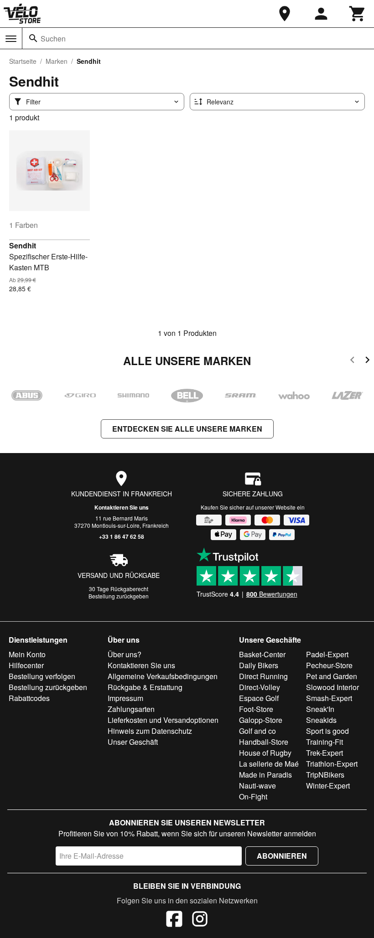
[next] (367, 361)
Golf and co (257, 731)
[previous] (352, 361)
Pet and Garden (331, 676)
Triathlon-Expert (332, 763)
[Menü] (11, 39)
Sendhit (22, 245)
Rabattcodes (29, 698)
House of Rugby (265, 752)
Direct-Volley (259, 687)
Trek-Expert (324, 752)
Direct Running (263, 676)
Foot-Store (256, 709)
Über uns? (124, 654)
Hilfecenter (26, 665)
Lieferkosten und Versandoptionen (163, 720)
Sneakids (321, 720)
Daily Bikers (258, 665)
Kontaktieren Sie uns (121, 507)
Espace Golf (259, 698)
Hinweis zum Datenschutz (150, 731)
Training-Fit (324, 742)
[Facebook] (174, 920)
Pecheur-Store (329, 665)
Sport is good (327, 731)
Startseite (22, 61)
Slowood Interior (332, 687)
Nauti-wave (257, 785)
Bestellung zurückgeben (118, 596)
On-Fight (253, 796)
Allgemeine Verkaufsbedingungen (163, 676)
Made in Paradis (265, 774)
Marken (57, 61)
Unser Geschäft (133, 742)
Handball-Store (263, 742)
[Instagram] (200, 920)
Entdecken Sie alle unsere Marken (187, 428)
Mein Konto (27, 654)
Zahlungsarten (131, 709)
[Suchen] (33, 38)
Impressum (125, 698)
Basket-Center (262, 654)
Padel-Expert (327, 654)
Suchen (53, 38)
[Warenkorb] (357, 14)
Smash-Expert (329, 698)
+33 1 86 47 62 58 (121, 536)
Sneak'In (320, 709)
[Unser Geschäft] (284, 14)
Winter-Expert (328, 785)
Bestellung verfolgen (42, 676)
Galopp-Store (260, 720)
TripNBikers (325, 774)
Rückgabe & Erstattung (145, 687)
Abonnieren (282, 855)
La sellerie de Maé (269, 763)
